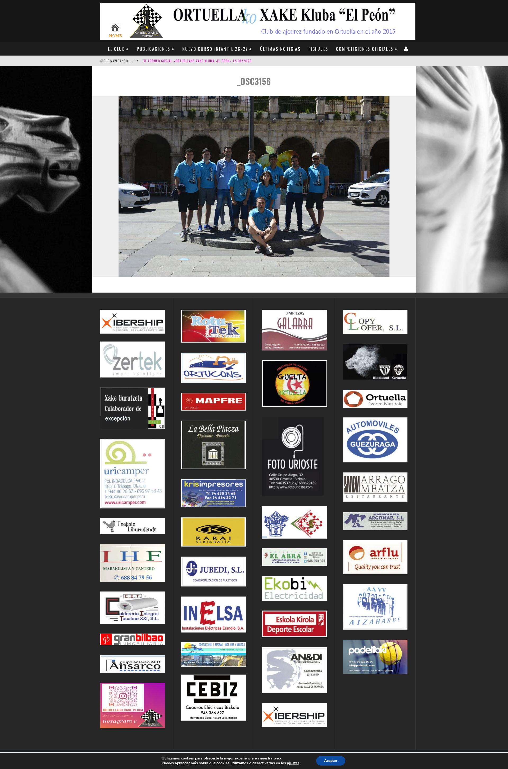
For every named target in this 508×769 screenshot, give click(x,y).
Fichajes (318, 49)
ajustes (293, 763)
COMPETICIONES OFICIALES (364, 49)
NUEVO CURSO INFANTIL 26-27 (215, 49)
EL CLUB (116, 49)
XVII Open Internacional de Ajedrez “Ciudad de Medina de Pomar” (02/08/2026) (210, 60)
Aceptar (330, 760)
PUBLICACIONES (153, 49)
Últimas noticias (280, 49)
